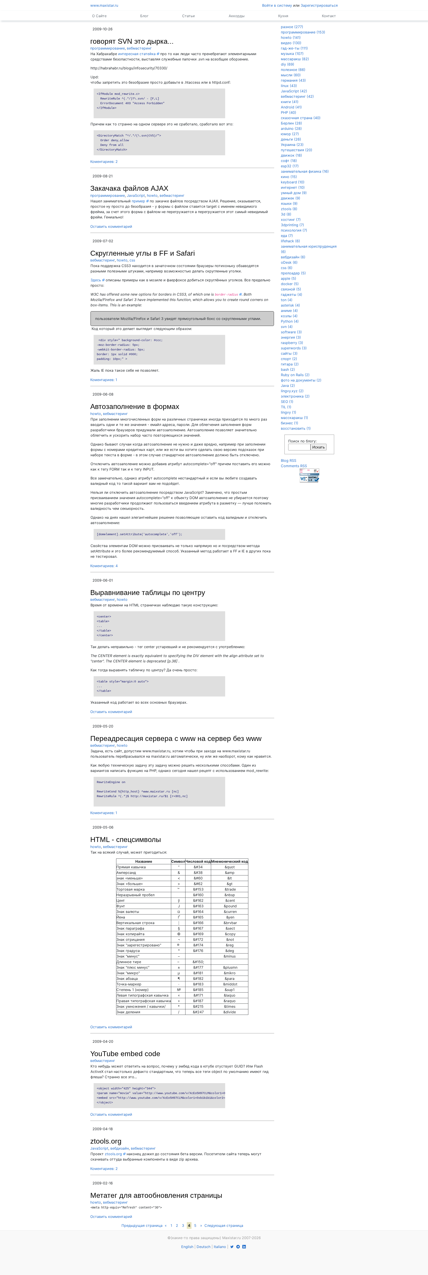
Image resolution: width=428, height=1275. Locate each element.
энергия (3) (291, 337)
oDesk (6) (289, 262)
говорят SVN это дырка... (132, 41)
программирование (107, 48)
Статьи (188, 16)
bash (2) (288, 369)
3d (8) (286, 214)
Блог (144, 16)
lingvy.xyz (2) (292, 391)
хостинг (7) (291, 219)
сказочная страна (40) (301, 118)
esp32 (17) (290, 166)
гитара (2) (290, 364)
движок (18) (291, 155)
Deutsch (203, 1246)
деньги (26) (291, 139)
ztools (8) (289, 209)
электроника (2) (295, 396)
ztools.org (105, 1141)
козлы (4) (289, 316)
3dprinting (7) (292, 225)
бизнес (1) (289, 423)
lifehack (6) (290, 241)
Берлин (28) (291, 123)
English (187, 1246)
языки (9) (289, 203)
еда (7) (287, 235)
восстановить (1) (296, 428)
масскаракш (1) (294, 417)
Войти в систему (277, 5)
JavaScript (136, 195)
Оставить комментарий (111, 226)
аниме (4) (289, 310)
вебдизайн (119, 1148)
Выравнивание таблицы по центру (147, 593)
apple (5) (288, 278)
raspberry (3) (292, 342)
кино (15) (289, 176)
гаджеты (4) (291, 294)
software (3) (291, 332)
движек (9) (290, 198)
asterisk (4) (290, 305)
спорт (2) (289, 359)
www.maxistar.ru (104, 5)
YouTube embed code (125, 1054)
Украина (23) (292, 144)
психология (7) (294, 230)
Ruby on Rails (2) (295, 375)
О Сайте (99, 16)
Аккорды (237, 16)
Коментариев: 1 (103, 379)
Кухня (283, 16)
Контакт (329, 16)
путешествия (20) (296, 150)
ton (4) (286, 300)
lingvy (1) (288, 412)
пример (138, 201)
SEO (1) (287, 401)
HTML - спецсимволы (125, 839)
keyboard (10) (293, 182)
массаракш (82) (295, 59)
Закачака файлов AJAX (129, 188)
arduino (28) (291, 128)
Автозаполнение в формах (134, 406)
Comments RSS (294, 466)
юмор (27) (290, 134)
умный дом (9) (294, 193)
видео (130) (291, 43)
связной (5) (291, 289)
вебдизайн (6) (293, 257)
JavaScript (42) (294, 91)
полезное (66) (293, 69)
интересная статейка (137, 54)
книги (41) (289, 102)
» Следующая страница (221, 1225)
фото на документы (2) (301, 380)
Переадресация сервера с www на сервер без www (175, 738)
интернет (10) (293, 187)
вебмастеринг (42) (297, 96)
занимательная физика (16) (305, 171)
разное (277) (292, 27)
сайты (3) (289, 353)
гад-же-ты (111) (294, 48)
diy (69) (287, 64)
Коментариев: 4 (104, 566)
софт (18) (289, 160)
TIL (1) (286, 407)
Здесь (96, 280)
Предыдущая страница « (144, 1225)
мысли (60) (291, 75)
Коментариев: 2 (104, 161)
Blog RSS (288, 460)
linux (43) (289, 85)
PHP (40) (288, 112)
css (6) (286, 267)
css (132, 260)
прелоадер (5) (293, 273)
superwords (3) (294, 348)
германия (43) (293, 80)
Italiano (220, 1246)
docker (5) (290, 284)
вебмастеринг (139, 48)
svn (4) (287, 326)
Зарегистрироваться (319, 5)
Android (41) (291, 107)
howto (152, 195)
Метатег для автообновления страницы (156, 1195)
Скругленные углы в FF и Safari (142, 253)
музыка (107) (292, 53)
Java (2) (288, 385)
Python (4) (290, 321)
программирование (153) (303, 32)
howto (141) (291, 37)
